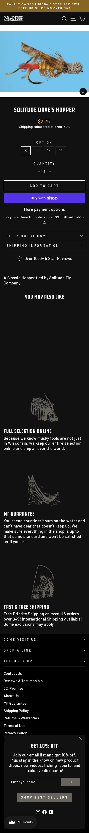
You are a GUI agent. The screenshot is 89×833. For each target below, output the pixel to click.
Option (44, 142)
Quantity (44, 163)
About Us (11, 695)
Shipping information (32, 245)
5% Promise (13, 688)
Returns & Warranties (21, 718)
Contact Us (13, 673)
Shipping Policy (16, 710)
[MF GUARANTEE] (44, 484)
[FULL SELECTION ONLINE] (44, 402)
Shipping (26, 126)
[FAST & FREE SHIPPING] (44, 577)
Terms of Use (14, 725)
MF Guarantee (15, 703)
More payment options (44, 209)
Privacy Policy (15, 733)
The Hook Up (18, 661)
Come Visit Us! (21, 639)
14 (61, 150)
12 (49, 150)
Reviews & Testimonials (23, 680)
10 (37, 150)
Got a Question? (26, 236)
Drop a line (18, 650)
